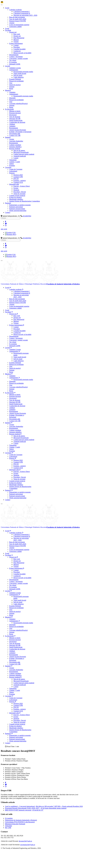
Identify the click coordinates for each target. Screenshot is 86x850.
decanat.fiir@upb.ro (25, 841)
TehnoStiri (8, 826)
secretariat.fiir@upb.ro (27, 845)
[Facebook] (5, 222)
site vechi (4, 229)
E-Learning (9, 818)
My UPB (8, 828)
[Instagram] (6, 225)
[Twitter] (6, 223)
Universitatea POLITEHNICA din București (20, 822)
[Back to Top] (2, 2)
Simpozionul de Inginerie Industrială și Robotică (21, 820)
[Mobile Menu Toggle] (2, 4)
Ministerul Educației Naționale (15, 824)
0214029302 (27, 216)
